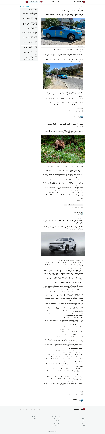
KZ (36, 2)
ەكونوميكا (83, 423)
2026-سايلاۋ (72, 6)
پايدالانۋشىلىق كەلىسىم (56, 416)
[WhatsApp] (79, 111)
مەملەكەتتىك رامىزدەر (56, 421)
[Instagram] (82, 111)
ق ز (27, 2)
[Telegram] (76, 111)
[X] (70, 111)
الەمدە (84, 425)
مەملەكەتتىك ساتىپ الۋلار (56, 425)
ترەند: (84, 6)
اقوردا (81, 6)
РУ (33, 2)
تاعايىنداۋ (78, 6)
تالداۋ (43, 1)
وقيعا (75, 6)
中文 (29, 2)
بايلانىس (34, 418)
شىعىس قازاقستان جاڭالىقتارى (73, 205)
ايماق (78, 108)
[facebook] (34, 409)
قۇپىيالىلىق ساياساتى (56, 418)
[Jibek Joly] (26, 6)
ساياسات (83, 418)
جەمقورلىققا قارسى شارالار (56, 423)
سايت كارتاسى (33, 416)
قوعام (82, 108)
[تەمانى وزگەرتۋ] (40, 2)
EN (31, 2)
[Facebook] (73, 111)
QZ (34, 2)
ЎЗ (25, 2)
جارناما (34, 421)
